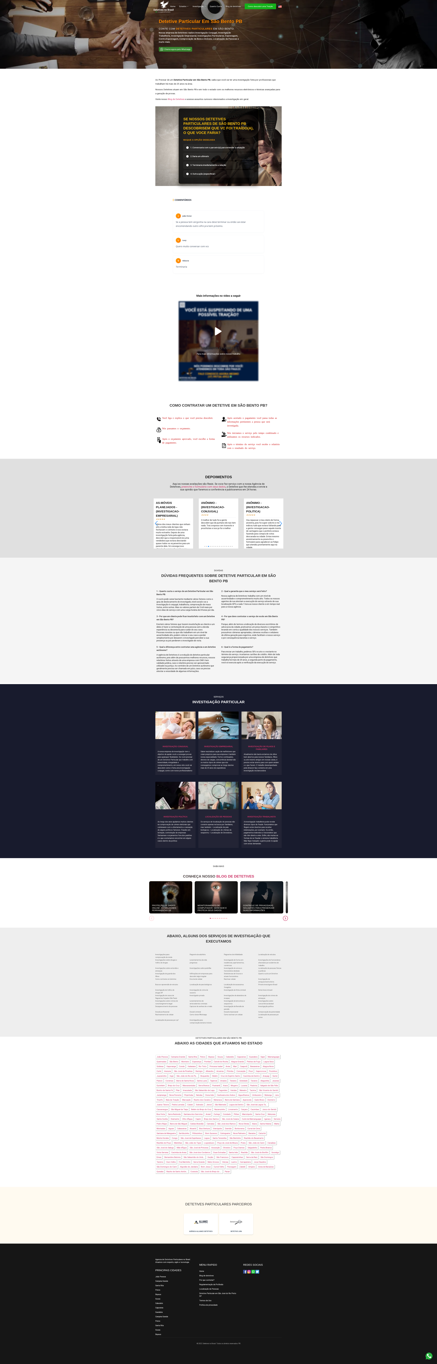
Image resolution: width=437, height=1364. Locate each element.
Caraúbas (272, 1143)
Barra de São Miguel (178, 1124)
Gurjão (210, 1157)
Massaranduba (189, 1085)
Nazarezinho (219, 1109)
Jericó (209, 1104)
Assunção (215, 1148)
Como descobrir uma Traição (260, 6)
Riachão (244, 1152)
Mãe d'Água (182, 1148)
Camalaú (210, 1124)
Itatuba (233, 1090)
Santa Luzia (202, 1081)
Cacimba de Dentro (251, 1076)
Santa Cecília (162, 1119)
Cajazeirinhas (237, 1157)
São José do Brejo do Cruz (212, 1171)
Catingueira (225, 1133)
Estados (182, 6)
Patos (202, 1057)
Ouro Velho (171, 1162)
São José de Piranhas (183, 1071)
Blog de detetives (233, 6)
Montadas (161, 1128)
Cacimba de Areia (178, 1152)
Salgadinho (252, 1148)
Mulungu (268, 1095)
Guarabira (253, 1057)
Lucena (244, 1085)
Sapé (262, 1057)
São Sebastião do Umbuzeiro (196, 1157)
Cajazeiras (241, 1057)
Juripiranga (161, 1095)
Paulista (253, 1085)
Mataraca (218, 1100)
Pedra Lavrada (178, 1104)
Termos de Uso (205, 1300)
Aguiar (171, 1128)
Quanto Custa (216, 6)
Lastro (234, 1162)
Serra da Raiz (251, 1157)
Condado (227, 1114)
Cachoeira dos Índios (226, 1095)
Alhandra (209, 1071)
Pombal (207, 1061)
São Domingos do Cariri (167, 1167)
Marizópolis (247, 1114)
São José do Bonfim (259, 1152)
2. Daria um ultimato (199, 156)
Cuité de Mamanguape (251, 1119)
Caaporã (243, 1066)
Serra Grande (199, 1162)
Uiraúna (223, 1081)
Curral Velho (219, 1167)
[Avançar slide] (285, 918)
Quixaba (160, 1171)
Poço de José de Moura (227, 1143)
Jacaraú (275, 1081)
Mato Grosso (213, 1162)
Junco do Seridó (269, 1109)
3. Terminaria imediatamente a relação (208, 165)
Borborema (239, 1128)
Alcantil (193, 1128)
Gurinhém (161, 1085)
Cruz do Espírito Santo (230, 1076)
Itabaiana (192, 1066)
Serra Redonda (174, 1114)
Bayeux (211, 1057)
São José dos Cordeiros (199, 1152)
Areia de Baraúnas (266, 1167)
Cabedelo (230, 1057)
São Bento (173, 1061)
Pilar (178, 1090)
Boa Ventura (204, 1128)
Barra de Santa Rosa (185, 1081)
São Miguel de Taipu (179, 1109)
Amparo (251, 1167)
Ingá (171, 1076)
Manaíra (243, 1090)
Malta (276, 1124)
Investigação (198, 6)
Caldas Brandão (197, 1124)
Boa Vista (161, 1114)
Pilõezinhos (197, 1133)
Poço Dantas (239, 1148)
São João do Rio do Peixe (187, 1076)
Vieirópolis (217, 1128)
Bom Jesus (206, 1167)
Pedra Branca (266, 1148)
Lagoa (207, 1138)
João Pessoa (162, 1057)
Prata (243, 1143)
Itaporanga (171, 1066)
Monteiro (185, 1061)
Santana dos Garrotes (193, 1114)
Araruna (167, 1071)
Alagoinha (264, 1081)
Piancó (159, 1081)
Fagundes (223, 1090)
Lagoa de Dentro (236, 1104)
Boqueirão (205, 1076)
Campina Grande (178, 1057)
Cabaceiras (182, 1128)
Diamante (175, 1119)
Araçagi (266, 1076)
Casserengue (162, 1109)
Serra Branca (203, 1085)
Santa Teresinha (219, 1138)
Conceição (241, 1071)
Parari (227, 1171)
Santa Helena (265, 1124)
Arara (225, 1085)
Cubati (190, 1104)
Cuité (159, 1071)
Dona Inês (209, 1095)
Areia (228, 1066)
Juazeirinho (162, 1076)
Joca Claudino (260, 1162)
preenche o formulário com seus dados (204, 486)
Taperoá (213, 1081)
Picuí (251, 1071)
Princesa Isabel (216, 1066)
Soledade (243, 1081)
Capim (198, 1119)
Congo (175, 1138)
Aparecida (247, 1100)
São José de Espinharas (191, 1138)
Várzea (225, 1162)
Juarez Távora (163, 1104)
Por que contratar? (206, 1280)
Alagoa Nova (268, 1066)
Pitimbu (230, 1071)
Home (201, 1271)
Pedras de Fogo (253, 1061)
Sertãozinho (184, 1133)
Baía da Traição (172, 1100)
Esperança (196, 1061)
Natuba (199, 1095)
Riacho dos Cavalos (202, 1100)
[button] (280, 523)
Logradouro (209, 1143)
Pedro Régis (162, 1124)
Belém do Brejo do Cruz (201, 1109)
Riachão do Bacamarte (253, 1138)
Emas (159, 1157)
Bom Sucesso (211, 1133)
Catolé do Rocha (221, 1061)
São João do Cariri (256, 1143)
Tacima (253, 1090)
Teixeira (233, 1081)
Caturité (262, 1133)
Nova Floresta (175, 1095)
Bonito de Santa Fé (165, 1090)
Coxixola (194, 1171)
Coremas (169, 1081)
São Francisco (222, 1157)
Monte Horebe (163, 1138)
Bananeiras (255, 1066)
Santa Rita (192, 1057)
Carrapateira (245, 1162)
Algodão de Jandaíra (189, 1167)
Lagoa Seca (269, 1061)
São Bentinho (235, 1138)
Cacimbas (255, 1109)
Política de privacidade (208, 1305)
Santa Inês (233, 1152)
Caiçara (244, 1109)
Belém (215, 1076)
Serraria (277, 1119)
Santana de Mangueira (166, 1133)
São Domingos (266, 1157)
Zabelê (242, 1167)
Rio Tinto (203, 1066)
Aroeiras (220, 1071)
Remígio (199, 1071)
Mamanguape (273, 1057)
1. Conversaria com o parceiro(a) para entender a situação (217, 147)
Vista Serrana (162, 1152)
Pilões (236, 1114)
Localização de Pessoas (209, 1289)
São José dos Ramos (226, 1124)
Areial (208, 1114)
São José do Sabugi (165, 1148)
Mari (235, 1066)
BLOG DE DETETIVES (235, 876)
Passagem (231, 1167)
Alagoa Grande (237, 1061)
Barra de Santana (232, 1100)
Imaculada (187, 1090)
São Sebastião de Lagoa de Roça (209, 1090)
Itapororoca (261, 1071)
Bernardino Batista (172, 1157)
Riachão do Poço (164, 1143)
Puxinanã (216, 1085)
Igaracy (267, 1119)
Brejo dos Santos (211, 1119)
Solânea (160, 1066)
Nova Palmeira (239, 1133)
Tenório (160, 1162)
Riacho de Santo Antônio (177, 1171)
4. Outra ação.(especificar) (202, 174)
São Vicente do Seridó (268, 1090)
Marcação (186, 1100)
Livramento (233, 1109)
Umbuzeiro (257, 1095)
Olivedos (226, 1148)
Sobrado (199, 1104)
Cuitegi (217, 1114)
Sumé (274, 1076)
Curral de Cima (253, 1128)
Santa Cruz (260, 1114)
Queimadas (161, 1061)
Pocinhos (273, 1071)
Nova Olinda (244, 1124)
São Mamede (220, 1104)
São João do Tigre (193, 1143)
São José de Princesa (199, 1148)
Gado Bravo (259, 1100)
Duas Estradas (219, 1152)
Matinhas (178, 1143)
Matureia (271, 1114)
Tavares (254, 1081)
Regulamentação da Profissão (211, 1284)
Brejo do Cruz (174, 1085)
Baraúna (252, 1133)
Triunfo (160, 1100)
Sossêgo (275, 1152)
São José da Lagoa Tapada (258, 1104)
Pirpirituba (188, 1095)
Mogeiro (234, 1085)
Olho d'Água (187, 1119)
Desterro (271, 1100)
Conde (182, 1066)
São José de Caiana (230, 1119)
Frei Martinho (184, 1162)
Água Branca (243, 1095)
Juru (277, 1095)
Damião (228, 1128)
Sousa (220, 1057)
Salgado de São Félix (269, 1085)
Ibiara (254, 1124)
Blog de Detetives (176, 99)
